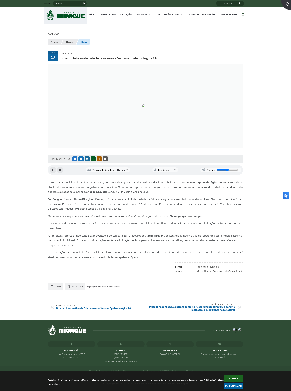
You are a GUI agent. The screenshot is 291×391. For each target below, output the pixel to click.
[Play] (53, 170)
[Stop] (60, 170)
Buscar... (48, 3)
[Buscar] (84, 3)
